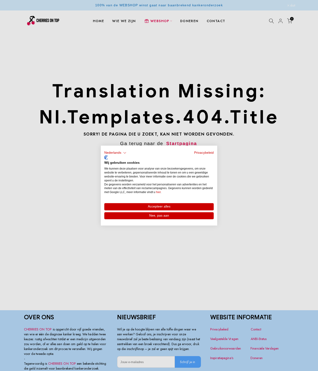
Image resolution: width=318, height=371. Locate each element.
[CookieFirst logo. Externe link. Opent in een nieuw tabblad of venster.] (106, 158)
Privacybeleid (204, 152)
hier (158, 192)
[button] (115, 153)
